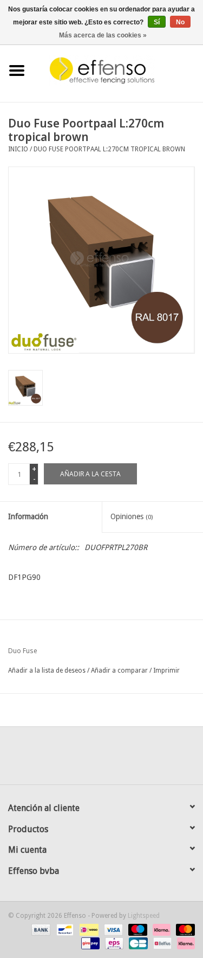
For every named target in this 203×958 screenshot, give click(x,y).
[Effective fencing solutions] (118, 70)
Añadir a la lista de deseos (47, 670)
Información (28, 516)
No (180, 22)
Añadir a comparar (120, 670)
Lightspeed (144, 915)
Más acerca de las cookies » (103, 35)
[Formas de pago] (40, 929)
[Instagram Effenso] (140, 759)
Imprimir (166, 670)
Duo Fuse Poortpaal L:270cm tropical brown (109, 149)
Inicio (18, 149)
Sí (157, 22)
